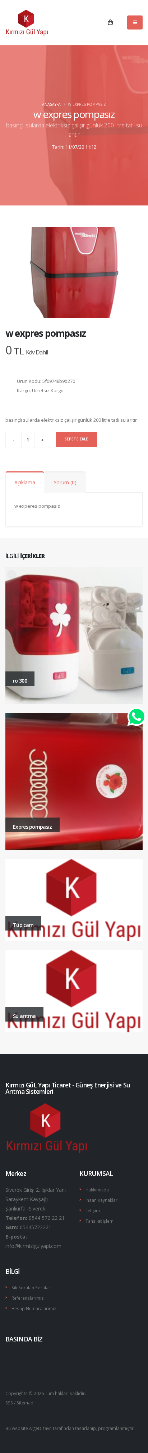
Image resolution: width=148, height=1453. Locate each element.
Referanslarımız (27, 1298)
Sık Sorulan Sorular (30, 1287)
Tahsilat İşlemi (100, 1221)
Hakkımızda (97, 1189)
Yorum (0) (65, 482)
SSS (9, 1403)
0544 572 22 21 (47, 1217)
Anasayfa (51, 104)
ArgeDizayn (40, 1428)
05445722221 (35, 1227)
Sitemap (25, 1403)
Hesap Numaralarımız (33, 1308)
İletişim (92, 1210)
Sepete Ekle (76, 439)
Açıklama (24, 482)
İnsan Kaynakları (102, 1200)
